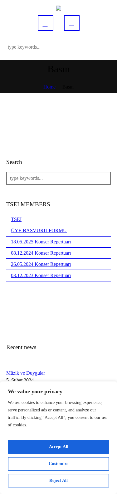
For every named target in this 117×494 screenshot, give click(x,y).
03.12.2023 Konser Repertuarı (41, 275)
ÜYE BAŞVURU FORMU (39, 230)
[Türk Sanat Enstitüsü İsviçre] (58, 7)
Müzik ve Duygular (25, 373)
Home (49, 86)
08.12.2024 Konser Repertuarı (41, 253)
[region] (58, 437)
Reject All (58, 480)
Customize (58, 463)
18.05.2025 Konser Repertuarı (41, 241)
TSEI (16, 219)
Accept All (58, 446)
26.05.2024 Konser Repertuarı (41, 264)
